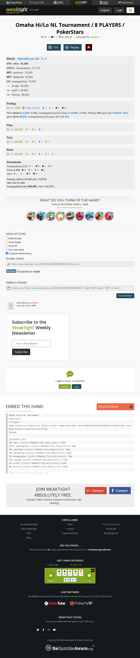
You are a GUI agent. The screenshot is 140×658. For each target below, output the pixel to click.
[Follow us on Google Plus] (49, 630)
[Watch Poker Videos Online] (14, 2)
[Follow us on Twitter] (38, 630)
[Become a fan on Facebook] (43, 630)
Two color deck (16, 249)
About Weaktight (28, 524)
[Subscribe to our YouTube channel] (54, 630)
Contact (70, 528)
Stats (70, 524)
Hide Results (15, 238)
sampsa (94, 36)
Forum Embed (125, 295)
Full (56, 47)
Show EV (12, 245)
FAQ (29, 533)
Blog (29, 537)
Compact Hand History (20, 253)
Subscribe (21, 352)
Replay (74, 47)
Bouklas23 (76, 564)
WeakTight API (111, 533)
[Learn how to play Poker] (36, 2)
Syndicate (111, 528)
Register (105, 10)
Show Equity (14, 242)
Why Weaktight (29, 528)
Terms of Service (111, 524)
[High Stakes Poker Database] (103, 2)
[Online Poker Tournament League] (59, 2)
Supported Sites (70, 533)
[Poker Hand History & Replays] (126, 2)
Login (119, 10)
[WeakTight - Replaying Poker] (17, 10)
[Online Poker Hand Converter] (81, 2)
